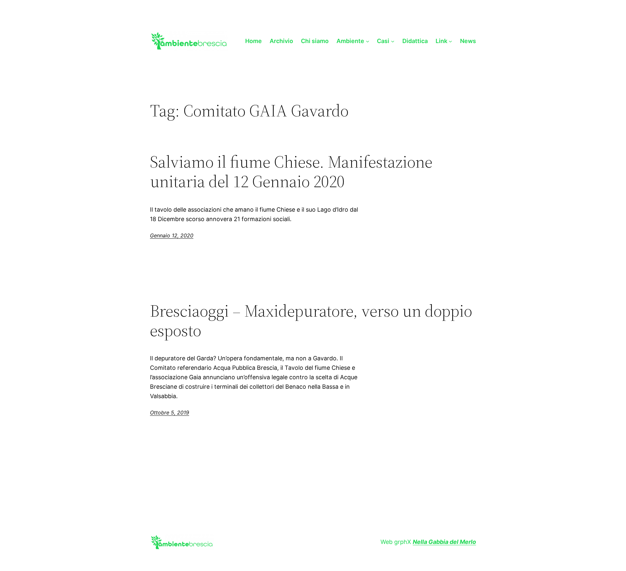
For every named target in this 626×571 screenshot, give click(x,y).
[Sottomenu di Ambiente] (367, 41)
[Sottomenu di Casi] (393, 41)
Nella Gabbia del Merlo (444, 541)
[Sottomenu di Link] (450, 41)
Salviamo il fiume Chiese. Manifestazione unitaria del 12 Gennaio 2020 (291, 171)
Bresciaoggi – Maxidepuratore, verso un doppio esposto (311, 320)
